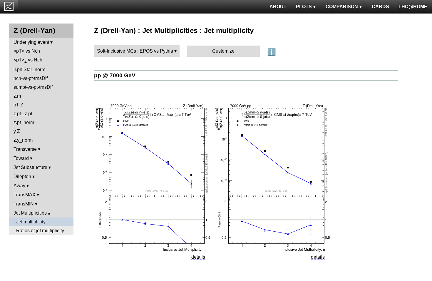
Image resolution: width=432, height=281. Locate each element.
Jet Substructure (30, 167)
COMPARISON (342, 6)
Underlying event (31, 42)
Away (19, 185)
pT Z (18, 104)
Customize (223, 50)
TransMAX (25, 194)
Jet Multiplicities (30, 212)
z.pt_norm (24, 122)
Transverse (25, 149)
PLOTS (304, 6)
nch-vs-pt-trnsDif (31, 78)
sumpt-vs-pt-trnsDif (33, 87)
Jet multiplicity (31, 221)
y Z (17, 131)
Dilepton (22, 176)
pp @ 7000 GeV (114, 75)
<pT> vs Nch (27, 50)
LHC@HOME (412, 6)
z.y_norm (23, 140)
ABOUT (278, 6)
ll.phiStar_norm (29, 69)
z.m (17, 95)
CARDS (380, 6)
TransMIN (24, 203)
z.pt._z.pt (23, 113)
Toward (21, 158)
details (198, 257)
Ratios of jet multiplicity (40, 230)
